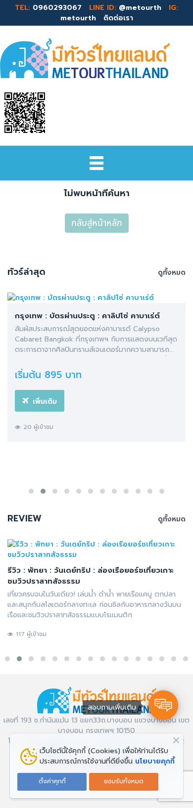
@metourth (140, 7)
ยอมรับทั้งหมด (124, 781)
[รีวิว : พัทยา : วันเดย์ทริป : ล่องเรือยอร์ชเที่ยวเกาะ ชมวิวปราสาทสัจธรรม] (96, 549)
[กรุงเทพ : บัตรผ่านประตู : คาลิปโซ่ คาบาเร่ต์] (96, 298)
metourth (78, 18)
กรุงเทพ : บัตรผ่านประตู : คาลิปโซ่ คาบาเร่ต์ (87, 315)
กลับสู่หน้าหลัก (96, 223)
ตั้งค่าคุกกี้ (52, 781)
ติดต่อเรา (117, 18)
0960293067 (57, 7)
